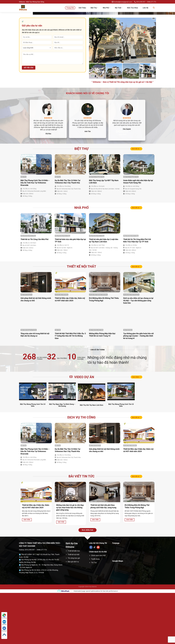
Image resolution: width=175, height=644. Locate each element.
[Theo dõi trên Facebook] (91, 598)
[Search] (154, 8)
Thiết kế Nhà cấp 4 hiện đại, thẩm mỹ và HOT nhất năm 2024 (70, 350)
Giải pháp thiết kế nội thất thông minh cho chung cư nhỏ (36, 350)
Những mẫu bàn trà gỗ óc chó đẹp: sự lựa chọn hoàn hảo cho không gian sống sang (70, 558)
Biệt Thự (94, 8)
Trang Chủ (70, 8)
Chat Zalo (4, 624)
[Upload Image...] (87, 39)
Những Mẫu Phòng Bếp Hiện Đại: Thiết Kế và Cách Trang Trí (102, 386)
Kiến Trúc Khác (132, 8)
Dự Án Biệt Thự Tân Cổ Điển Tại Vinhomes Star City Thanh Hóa (67, 232)
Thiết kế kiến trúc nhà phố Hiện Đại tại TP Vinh (70, 291)
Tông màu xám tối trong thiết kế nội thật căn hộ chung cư (35, 386)
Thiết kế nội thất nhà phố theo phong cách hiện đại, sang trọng (103, 557)
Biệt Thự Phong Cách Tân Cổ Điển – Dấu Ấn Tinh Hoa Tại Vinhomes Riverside (35, 233)
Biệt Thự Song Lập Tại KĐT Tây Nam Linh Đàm (103, 232)
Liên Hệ (145, 8)
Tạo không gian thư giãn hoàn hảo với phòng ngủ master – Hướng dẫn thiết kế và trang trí (138, 387)
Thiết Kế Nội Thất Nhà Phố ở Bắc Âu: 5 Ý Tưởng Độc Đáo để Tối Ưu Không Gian (70, 387)
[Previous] (6, 38)
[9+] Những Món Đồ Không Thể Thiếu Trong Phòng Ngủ (104, 350)
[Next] (169, 38)
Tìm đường (4, 618)
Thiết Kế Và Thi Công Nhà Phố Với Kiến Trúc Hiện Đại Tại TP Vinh (137, 291)
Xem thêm (135, 428)
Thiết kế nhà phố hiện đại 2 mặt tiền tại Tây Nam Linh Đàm (103, 291)
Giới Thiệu (82, 8)
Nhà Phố (106, 8)
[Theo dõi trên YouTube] (98, 598)
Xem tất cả (135, 200)
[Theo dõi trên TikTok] (94, 598)
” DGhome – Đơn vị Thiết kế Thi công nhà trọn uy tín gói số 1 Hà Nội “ (122, 133)
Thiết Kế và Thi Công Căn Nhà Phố (34, 290)
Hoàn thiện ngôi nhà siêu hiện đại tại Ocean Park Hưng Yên (138, 232)
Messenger (4, 630)
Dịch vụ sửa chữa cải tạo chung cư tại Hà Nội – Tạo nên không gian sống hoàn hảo (138, 351)
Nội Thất (118, 8)
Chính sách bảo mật (98, 607)
